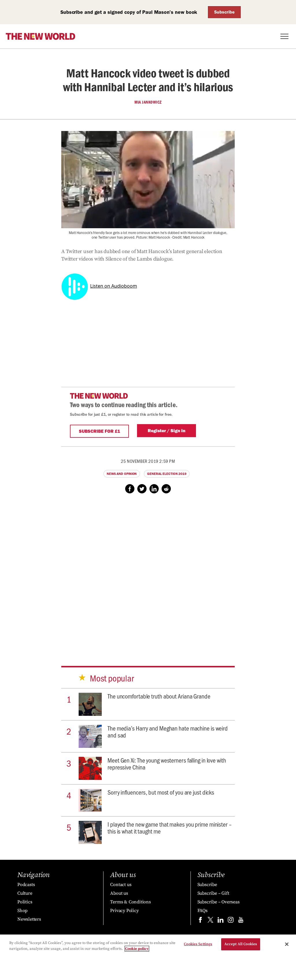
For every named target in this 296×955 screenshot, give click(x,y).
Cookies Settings (198, 944)
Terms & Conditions (130, 902)
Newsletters (29, 919)
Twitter (142, 488)
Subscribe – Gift (213, 893)
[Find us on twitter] (210, 921)
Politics (24, 902)
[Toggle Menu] (284, 36)
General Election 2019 (166, 474)
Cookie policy (137, 948)
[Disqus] (148, 574)
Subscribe (224, 12)
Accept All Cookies (240, 944)
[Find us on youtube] (241, 921)
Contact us (120, 884)
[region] (148, 945)
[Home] (40, 36)
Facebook (129, 488)
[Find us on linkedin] (220, 921)
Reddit (166, 488)
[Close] (286, 944)
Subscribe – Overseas (218, 902)
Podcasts (26, 884)
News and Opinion (122, 474)
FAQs (202, 910)
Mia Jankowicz (148, 102)
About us (119, 893)
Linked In (154, 488)
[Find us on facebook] (200, 921)
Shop (22, 910)
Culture (24, 893)
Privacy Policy (124, 910)
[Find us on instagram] (231, 921)
